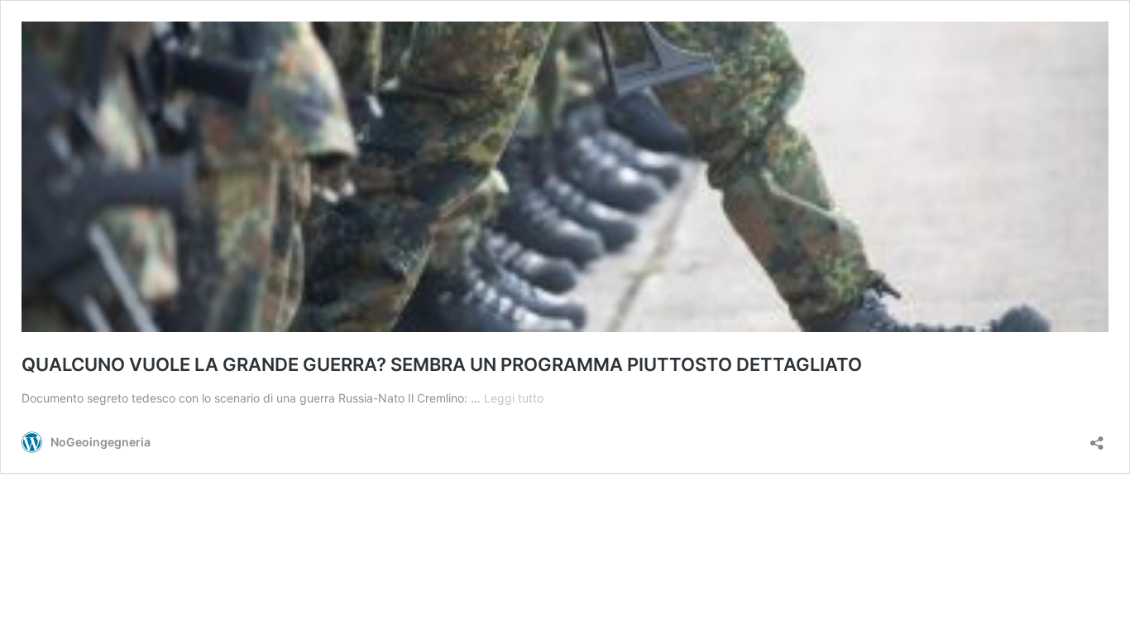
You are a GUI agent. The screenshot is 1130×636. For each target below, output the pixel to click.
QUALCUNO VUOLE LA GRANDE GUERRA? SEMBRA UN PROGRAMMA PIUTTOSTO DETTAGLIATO (442, 364)
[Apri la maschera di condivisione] (1096, 437)
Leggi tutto (513, 398)
